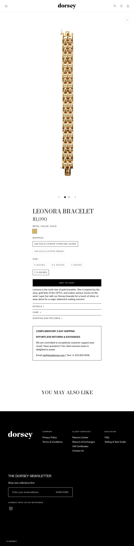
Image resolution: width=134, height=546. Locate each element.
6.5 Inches (58, 265)
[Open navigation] (6, 6)
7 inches (76, 265)
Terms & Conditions (52, 442)
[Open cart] (128, 6)
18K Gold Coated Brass (49, 251)
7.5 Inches (40, 272)
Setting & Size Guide (115, 442)
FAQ (107, 437)
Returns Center (80, 437)
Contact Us (78, 450)
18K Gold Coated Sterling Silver (55, 244)
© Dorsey (12, 541)
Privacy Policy (49, 437)
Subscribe (62, 492)
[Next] (75, 197)
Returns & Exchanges (83, 442)
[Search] (115, 6)
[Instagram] (10, 508)
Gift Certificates (80, 446)
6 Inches (39, 265)
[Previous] (58, 197)
